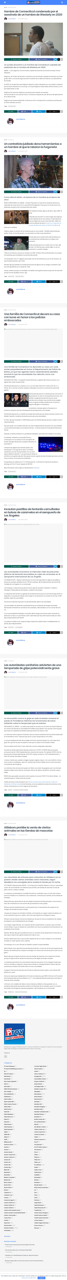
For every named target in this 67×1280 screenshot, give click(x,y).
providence (12, 18)
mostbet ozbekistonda (41, 1112)
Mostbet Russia (39, 1114)
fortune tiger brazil (40, 1066)
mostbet (37, 1101)
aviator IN (7, 1160)
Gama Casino (38, 1069)
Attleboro (10, 992)
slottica (36, 1200)
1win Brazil (7, 1079)
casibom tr (7, 1192)
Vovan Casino (38, 1220)
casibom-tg (8, 1195)
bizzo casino (8, 1182)
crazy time (7, 1218)
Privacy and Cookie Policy (29, 1278)
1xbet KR (6, 1112)
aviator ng (7, 1167)
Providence (11, 139)
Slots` (36, 1197)
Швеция (36, 1228)
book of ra (7, 1185)
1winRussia (7, 1096)
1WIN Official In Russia (10, 1089)
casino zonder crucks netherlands (14, 1213)
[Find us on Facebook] (5, 1056)
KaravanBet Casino (40, 1079)
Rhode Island (38, 1185)
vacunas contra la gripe (21, 790)
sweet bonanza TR (39, 1208)
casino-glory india (10, 1215)
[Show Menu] (5, 2)
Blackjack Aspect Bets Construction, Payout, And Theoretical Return (24, 1261)
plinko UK (37, 1160)
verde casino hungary (41, 1213)
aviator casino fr (9, 1157)
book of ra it (8, 1187)
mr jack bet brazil (39, 1122)
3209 (5, 1139)
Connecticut (11, 106)
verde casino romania (41, 1218)
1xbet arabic (8, 1099)
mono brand (38, 1096)
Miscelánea (37, 1094)
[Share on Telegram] (55, 59)
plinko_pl (37, 1162)
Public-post (37, 1170)
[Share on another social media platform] (61, 59)
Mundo (36, 1124)
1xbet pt (6, 1119)
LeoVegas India (39, 1086)
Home (5, 7)
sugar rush (37, 1202)
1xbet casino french (10, 1104)
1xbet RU (6, 1122)
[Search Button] (62, 2)
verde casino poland (40, 1215)
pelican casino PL (39, 1139)
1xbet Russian (8, 1127)
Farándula (7, 1230)
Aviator (6, 1149)
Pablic (36, 1137)
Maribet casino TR (39, 1089)
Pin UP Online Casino (40, 1147)
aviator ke (7, 1162)
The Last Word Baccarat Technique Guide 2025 (18, 1250)
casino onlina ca (9, 1202)
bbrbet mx (7, 1180)
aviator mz (7, 1165)
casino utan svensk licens (12, 1210)
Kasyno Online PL (39, 1081)
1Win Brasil (7, 1076)
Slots (35, 1195)
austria (6, 1147)
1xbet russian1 (8, 1129)
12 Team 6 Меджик (9, 1066)
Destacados (8, 1225)
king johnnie (38, 1084)
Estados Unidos (12, 7)
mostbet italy (38, 1109)
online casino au (39, 1129)
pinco (36, 1152)
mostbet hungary (39, 1107)
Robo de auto (20, 276)
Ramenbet (37, 1177)
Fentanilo (11, 627)
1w (4, 1071)
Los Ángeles (19, 627)
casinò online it (9, 1208)
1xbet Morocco (8, 1117)
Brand (6, 1190)
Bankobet (7, 1172)
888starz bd (7, 1142)
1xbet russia (7, 1124)
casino (6, 1197)
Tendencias (37, 1210)
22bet (6, 1132)
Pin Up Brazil (38, 1144)
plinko (36, 1154)
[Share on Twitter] (58, 59)
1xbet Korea (7, 1109)
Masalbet (37, 1091)
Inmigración (38, 1076)
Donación (11, 276)
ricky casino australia (41, 1187)
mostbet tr (37, 1117)
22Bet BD (6, 1134)
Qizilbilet (37, 1175)
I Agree (41, 1278)
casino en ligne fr (9, 1200)
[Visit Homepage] (33, 2)
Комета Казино (38, 1225)
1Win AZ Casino (8, 1074)
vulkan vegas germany (41, 1223)
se (35, 1190)
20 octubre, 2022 (22, 18)
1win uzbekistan (9, 1094)
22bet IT (6, 1137)
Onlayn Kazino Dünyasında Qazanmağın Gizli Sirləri (20, 1244)
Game (36, 1071)
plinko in (36, 1157)
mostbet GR (38, 1104)
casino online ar (9, 1205)
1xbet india (7, 1107)
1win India (7, 1086)
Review (36, 1180)
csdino (6, 1220)
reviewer (37, 1182)
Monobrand (37, 1099)
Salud (10, 790)
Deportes (7, 1223)
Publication (37, 1172)
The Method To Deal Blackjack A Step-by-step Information (21, 1255)
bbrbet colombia (9, 1177)
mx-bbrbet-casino (40, 1127)
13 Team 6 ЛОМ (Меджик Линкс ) (13, 1069)
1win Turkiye (7, 1091)
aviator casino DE (9, 1154)
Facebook (36, 468)
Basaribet (7, 1175)
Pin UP (36, 1142)
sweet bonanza (39, 1205)
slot (35, 1192)
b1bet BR (6, 1170)
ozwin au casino (39, 1134)
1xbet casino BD (9, 1101)
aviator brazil (8, 1152)
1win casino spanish (10, 1081)
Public (36, 1167)
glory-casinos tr (39, 1074)
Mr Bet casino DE (39, 1119)
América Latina (8, 1144)
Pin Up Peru (37, 1149)
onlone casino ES (39, 1132)
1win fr (6, 1084)
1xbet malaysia (8, 1114)
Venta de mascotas (21, 992)
